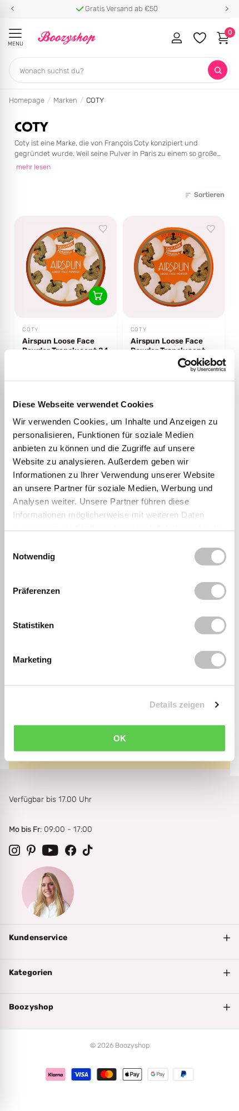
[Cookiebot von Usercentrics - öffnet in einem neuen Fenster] (177, 365)
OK (119, 738)
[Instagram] (14, 850)
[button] (12, 9)
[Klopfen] (88, 850)
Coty (30, 329)
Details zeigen (177, 704)
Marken (65, 100)
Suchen (217, 70)
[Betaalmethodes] (55, 1074)
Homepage (26, 100)
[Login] (176, 37)
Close (119, 938)
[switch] (210, 590)
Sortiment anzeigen (15, 33)
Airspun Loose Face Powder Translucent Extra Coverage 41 (168, 345)
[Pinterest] (31, 850)
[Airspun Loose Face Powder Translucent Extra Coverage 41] (174, 267)
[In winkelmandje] (97, 295)
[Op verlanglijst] (103, 229)
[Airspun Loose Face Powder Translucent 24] (65, 267)
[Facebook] (70, 850)
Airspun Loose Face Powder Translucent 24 (65, 345)
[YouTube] (50, 850)
